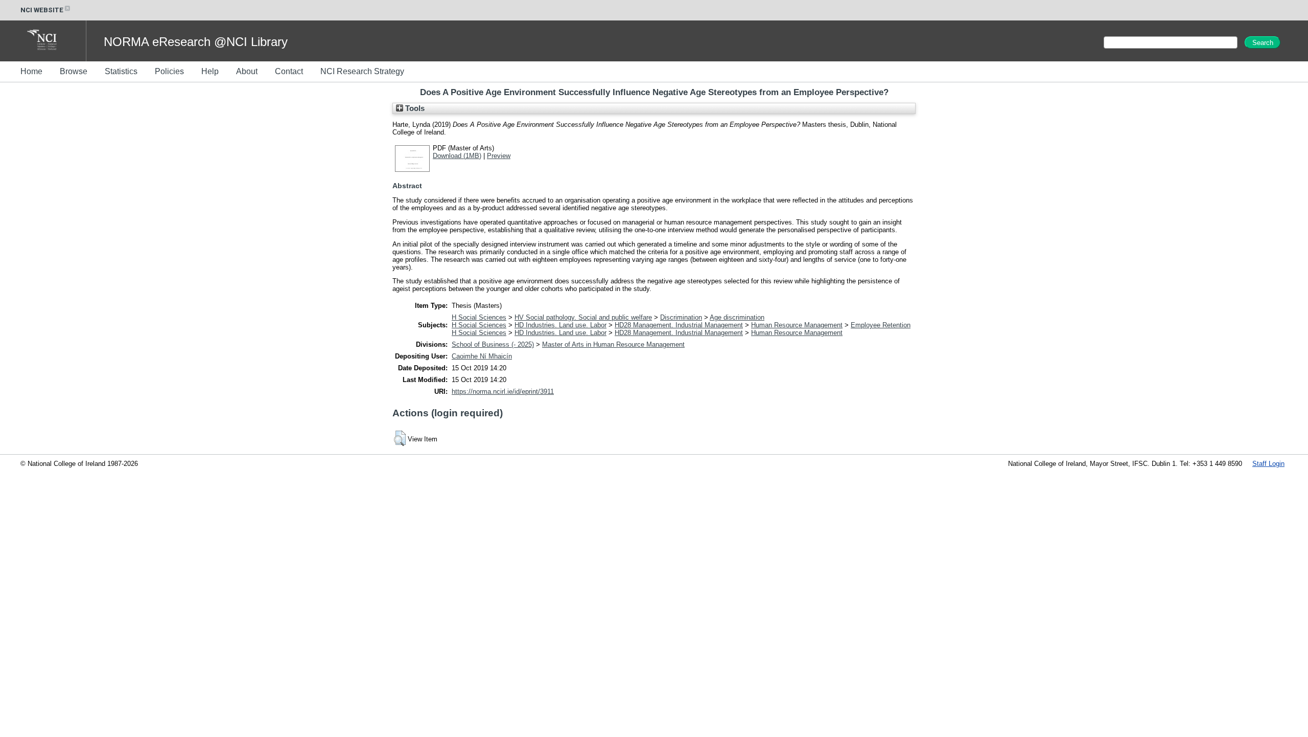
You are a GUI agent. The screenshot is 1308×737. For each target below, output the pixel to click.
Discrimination (681, 317)
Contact (289, 71)
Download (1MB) (457, 156)
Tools (414, 108)
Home (31, 71)
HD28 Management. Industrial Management (679, 325)
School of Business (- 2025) (493, 344)
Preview (498, 156)
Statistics (121, 71)
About (247, 71)
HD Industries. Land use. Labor (560, 325)
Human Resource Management (797, 325)
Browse (73, 71)
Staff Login (1268, 463)
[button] (400, 438)
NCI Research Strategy (362, 71)
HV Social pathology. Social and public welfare (583, 317)
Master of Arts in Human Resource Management (613, 344)
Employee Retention (880, 325)
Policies (169, 71)
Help (210, 71)
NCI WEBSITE (41, 10)
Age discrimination (737, 317)
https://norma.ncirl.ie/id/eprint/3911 (503, 391)
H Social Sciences (479, 317)
